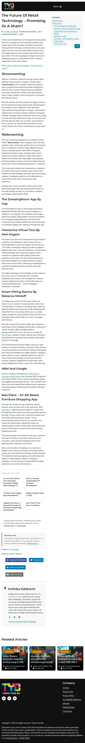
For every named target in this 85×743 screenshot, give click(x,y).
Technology (14, 549)
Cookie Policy (24, 738)
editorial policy (9, 526)
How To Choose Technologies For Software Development (33, 481)
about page (22, 526)
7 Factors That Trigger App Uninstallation (12, 494)
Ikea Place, (6, 410)
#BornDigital (7, 335)
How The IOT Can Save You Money (33, 504)
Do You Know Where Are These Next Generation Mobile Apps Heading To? (11, 481)
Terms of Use (68, 692)
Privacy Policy (68, 696)
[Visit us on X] (9, 698)
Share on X (37, 560)
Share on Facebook (17, 560)
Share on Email (15, 574)
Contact (66, 688)
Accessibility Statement (72, 700)
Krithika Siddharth (11, 32)
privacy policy (12, 738)
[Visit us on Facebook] (4, 698)
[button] (56, 6)
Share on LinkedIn (16, 567)
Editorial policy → (33, 543)
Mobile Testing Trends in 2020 (35, 494)
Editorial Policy (69, 707)
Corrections (67, 711)
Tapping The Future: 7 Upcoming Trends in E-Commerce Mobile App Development (12, 506)
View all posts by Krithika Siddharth (22, 622)
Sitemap (66, 703)
